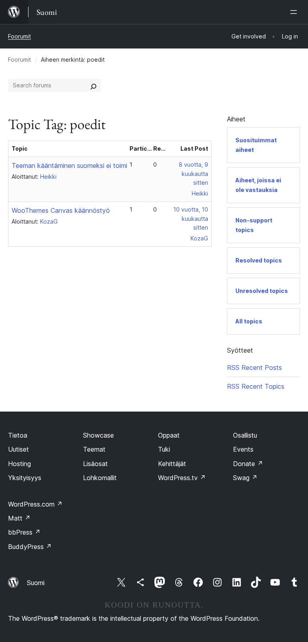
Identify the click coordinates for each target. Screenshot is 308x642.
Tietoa (17, 435)
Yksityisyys (24, 478)
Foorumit (19, 36)
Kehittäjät (172, 464)
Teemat (94, 449)
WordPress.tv (182, 478)
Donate (248, 464)
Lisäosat (95, 464)
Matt (19, 518)
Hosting (19, 464)
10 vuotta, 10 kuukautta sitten (190, 218)
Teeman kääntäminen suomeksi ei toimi (69, 166)
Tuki (164, 449)
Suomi (36, 583)
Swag (245, 478)
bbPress (24, 532)
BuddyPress (30, 547)
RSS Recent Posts (254, 367)
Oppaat (169, 435)
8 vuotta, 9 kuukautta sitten (193, 173)
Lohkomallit (100, 478)
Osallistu (245, 435)
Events (243, 449)
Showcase (98, 435)
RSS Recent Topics (255, 386)
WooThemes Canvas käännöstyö (61, 210)
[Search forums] (93, 85)
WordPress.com (35, 504)
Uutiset (18, 449)
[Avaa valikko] (295, 12)
